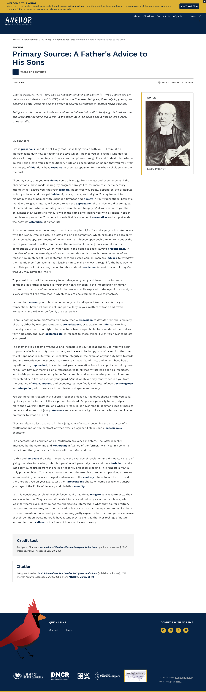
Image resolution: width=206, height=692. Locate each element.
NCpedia (177, 16)
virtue (36, 383)
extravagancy (124, 383)
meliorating (60, 445)
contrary (88, 477)
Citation (187, 82)
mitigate (95, 494)
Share (175, 82)
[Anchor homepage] (19, 21)
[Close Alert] (204, 1)
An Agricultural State (64, 39)
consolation (99, 217)
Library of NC (86, 577)
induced (112, 257)
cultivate (33, 458)
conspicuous (114, 427)
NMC (178, 681)
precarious (28, 148)
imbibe (55, 194)
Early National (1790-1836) (37, 39)
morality (79, 486)
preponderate (116, 248)
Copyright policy (184, 677)
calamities (36, 221)
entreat (33, 302)
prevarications (72, 324)
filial (33, 167)
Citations (148, 16)
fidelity (88, 198)
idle (106, 324)
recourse (56, 167)
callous (39, 522)
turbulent (117, 463)
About (137, 16)
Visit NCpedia (189, 6)
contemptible (54, 333)
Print (165, 82)
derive (54, 180)
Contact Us (163, 16)
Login (69, 630)
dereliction (89, 267)
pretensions (56, 410)
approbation (84, 203)
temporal (64, 189)
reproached (40, 365)
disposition (86, 319)
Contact (53, 630)
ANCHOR (17, 39)
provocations (75, 481)
